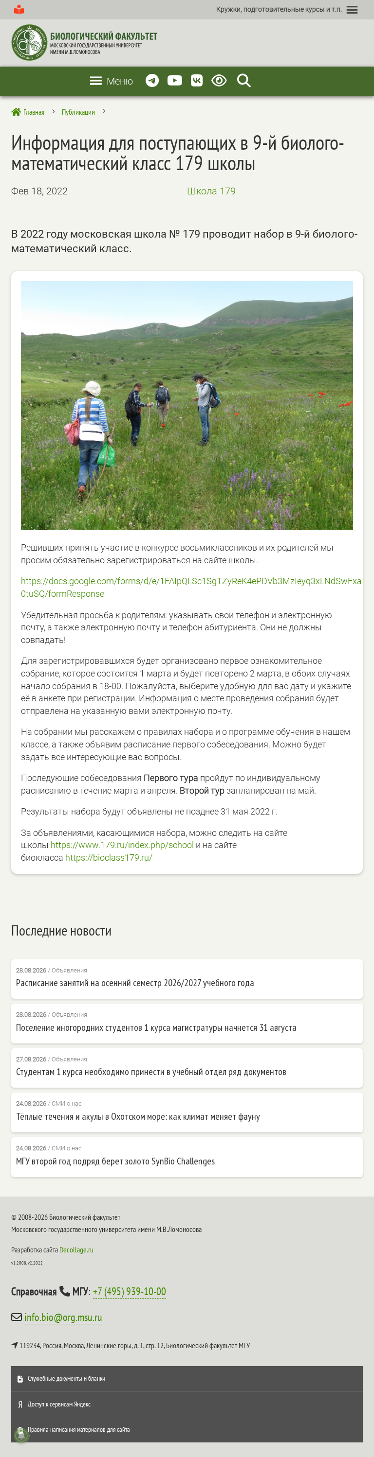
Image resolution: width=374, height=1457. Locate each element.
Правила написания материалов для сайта (79, 1429)
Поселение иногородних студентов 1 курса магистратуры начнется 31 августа (156, 1027)
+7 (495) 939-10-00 (129, 1291)
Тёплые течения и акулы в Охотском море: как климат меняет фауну (138, 1116)
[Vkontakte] (196, 80)
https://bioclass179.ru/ (108, 857)
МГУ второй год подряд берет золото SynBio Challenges (115, 1161)
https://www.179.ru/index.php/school (122, 845)
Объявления (69, 970)
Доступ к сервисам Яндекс (59, 1404)
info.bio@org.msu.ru (63, 1317)
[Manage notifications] (21, 1435)
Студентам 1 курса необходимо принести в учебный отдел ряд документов (151, 1071)
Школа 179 (211, 191)
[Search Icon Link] (244, 80)
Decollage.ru (76, 1249)
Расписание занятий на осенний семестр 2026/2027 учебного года (135, 982)
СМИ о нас (67, 1103)
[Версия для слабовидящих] (221, 80)
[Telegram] (152, 80)
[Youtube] (175, 80)
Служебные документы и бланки (66, 1378)
